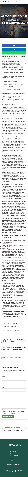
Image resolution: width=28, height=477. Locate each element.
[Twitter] (18, 471)
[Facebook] (21, 471)
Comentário (5, 393)
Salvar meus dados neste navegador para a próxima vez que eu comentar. (13, 412)
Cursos (12, 449)
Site (3, 387)
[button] (14, 45)
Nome (4, 376)
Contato (12, 460)
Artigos (12, 453)
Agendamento (14, 455)
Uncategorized (18, 25)
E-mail (4, 382)
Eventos (12, 458)
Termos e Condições (13, 464)
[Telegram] (15, 471)
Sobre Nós (13, 451)
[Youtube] (7, 471)
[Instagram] (9, 471)
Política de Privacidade (14, 467)
